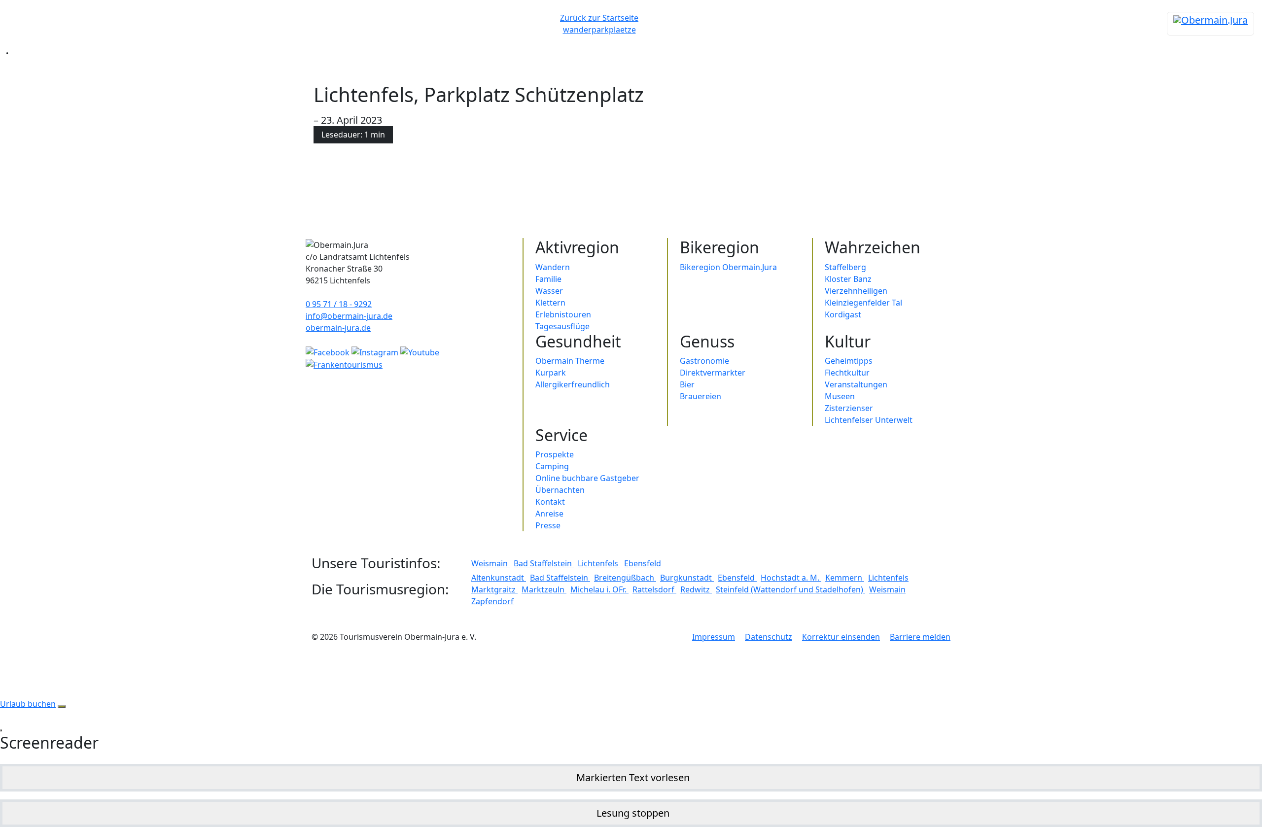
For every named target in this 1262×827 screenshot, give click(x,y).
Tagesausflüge (562, 326)
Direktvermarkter (712, 372)
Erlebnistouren (563, 314)
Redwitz (696, 589)
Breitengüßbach (625, 577)
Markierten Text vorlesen (633, 777)
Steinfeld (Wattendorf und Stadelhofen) (790, 589)
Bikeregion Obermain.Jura (728, 267)
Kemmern (844, 577)
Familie (548, 279)
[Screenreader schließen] (1, 730)
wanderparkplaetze (599, 29)
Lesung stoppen (632, 813)
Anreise (549, 513)
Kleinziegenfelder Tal (863, 302)
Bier (687, 384)
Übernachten (560, 489)
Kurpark (550, 372)
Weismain (490, 563)
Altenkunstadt (498, 577)
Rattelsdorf (654, 589)
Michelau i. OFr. (599, 589)
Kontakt (550, 501)
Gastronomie (704, 360)
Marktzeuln (544, 589)
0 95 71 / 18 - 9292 (339, 304)
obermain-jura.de (338, 327)
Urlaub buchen (28, 703)
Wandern (552, 267)
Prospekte (554, 454)
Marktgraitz (494, 589)
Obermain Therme (569, 360)
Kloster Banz (848, 279)
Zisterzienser (849, 408)
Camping (552, 466)
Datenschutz (768, 636)
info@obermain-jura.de (349, 315)
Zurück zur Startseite (599, 17)
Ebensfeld (642, 563)
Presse (548, 525)
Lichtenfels (599, 563)
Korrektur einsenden (841, 636)
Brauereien (700, 396)
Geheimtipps (849, 360)
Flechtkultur (847, 372)
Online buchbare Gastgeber (587, 478)
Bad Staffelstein (544, 563)
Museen (840, 396)
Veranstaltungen (856, 384)
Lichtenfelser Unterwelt (868, 419)
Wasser (549, 290)
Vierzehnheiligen (856, 290)
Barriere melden (920, 636)
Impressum (713, 636)
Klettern (550, 302)
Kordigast (843, 314)
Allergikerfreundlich (572, 384)
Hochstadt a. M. (791, 577)
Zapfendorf (492, 601)
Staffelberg (845, 267)
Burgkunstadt (687, 577)
